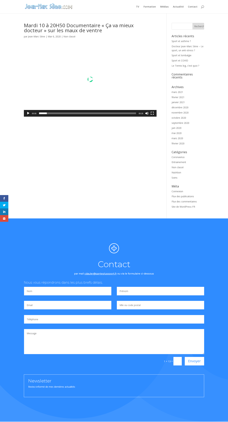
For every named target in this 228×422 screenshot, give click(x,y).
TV (137, 7)
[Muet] (147, 113)
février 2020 (178, 143)
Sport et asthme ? (181, 41)
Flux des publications (183, 196)
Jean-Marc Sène (36, 36)
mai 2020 (177, 133)
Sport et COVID (180, 60)
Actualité (178, 7)
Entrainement (179, 162)
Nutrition (176, 172)
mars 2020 (177, 138)
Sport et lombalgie (181, 55)
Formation (150, 7)
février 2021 (178, 97)
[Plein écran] (152, 113)
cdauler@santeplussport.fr (100, 273)
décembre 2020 (180, 107)
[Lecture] (28, 113)
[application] (90, 79)
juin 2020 (176, 127)
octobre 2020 (179, 117)
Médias (164, 7)
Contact (192, 7)
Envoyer (194, 361)
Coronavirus (178, 157)
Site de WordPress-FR (183, 206)
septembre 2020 (180, 122)
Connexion (177, 191)
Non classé (69, 36)
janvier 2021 (178, 102)
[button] (90, 79)
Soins (174, 177)
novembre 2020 (180, 112)
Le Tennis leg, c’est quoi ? (185, 65)
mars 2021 (177, 92)
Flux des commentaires (184, 201)
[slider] (87, 113)
